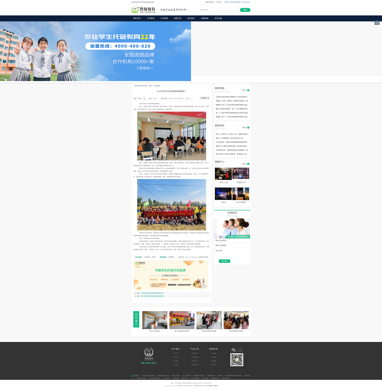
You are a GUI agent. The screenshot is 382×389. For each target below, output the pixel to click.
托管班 (153, 257)
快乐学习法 (194, 361)
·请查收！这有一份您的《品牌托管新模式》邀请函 (232, 101)
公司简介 (175, 353)
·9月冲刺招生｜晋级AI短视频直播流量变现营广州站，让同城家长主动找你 (232, 142)
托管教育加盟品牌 (198, 375)
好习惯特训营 (195, 357)
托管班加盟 (205, 378)
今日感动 (215, 385)
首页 (150, 86)
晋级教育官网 (215, 378)
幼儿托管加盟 (186, 375)
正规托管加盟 (211, 375)
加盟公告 (177, 18)
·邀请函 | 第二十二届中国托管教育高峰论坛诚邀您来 (232, 117)
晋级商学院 (194, 364)
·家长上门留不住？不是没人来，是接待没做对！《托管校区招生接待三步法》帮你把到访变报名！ (232, 134)
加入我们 (175, 364)
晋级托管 (194, 353)
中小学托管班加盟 (153, 378)
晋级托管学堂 (226, 378)
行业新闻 (164, 18)
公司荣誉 (175, 361)
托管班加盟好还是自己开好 (233, 375)
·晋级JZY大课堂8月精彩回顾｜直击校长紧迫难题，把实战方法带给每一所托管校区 (232, 146)
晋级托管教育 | (210, 2)
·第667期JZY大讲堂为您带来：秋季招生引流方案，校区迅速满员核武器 (232, 154)
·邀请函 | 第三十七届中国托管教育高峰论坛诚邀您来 (232, 105)
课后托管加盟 (141, 378)
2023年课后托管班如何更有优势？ (153, 296)
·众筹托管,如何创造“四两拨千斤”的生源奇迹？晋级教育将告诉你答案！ (232, 97)
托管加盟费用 (195, 378)
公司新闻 (150, 18)
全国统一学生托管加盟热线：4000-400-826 (237, 2)
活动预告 (213, 361)
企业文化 (175, 357)
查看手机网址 (145, 99)
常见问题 (218, 18)
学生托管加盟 (176, 375)
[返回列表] (204, 99)
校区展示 (191, 18)
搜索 (245, 10)
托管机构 (147, 257)
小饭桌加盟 (175, 378)
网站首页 (137, 18)
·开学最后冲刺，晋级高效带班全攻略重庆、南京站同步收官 (232, 150)
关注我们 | (219, 2)
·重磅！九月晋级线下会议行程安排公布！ (230, 138)
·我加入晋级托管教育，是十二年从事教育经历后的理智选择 (232, 109)
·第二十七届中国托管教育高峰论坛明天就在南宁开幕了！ (232, 113)
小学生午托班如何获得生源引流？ (153, 293)
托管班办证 (184, 378)
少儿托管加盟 (165, 378)
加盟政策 (205, 18)
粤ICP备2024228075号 (200, 385)
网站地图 (209, 385)
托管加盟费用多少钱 (163, 375)
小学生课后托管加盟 (148, 375)
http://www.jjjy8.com (192, 257)
